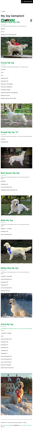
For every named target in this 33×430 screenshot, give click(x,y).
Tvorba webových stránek (25, 425)
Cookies (25, 422)
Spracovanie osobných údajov (15, 422)
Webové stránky (6, 425)
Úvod (3, 11)
